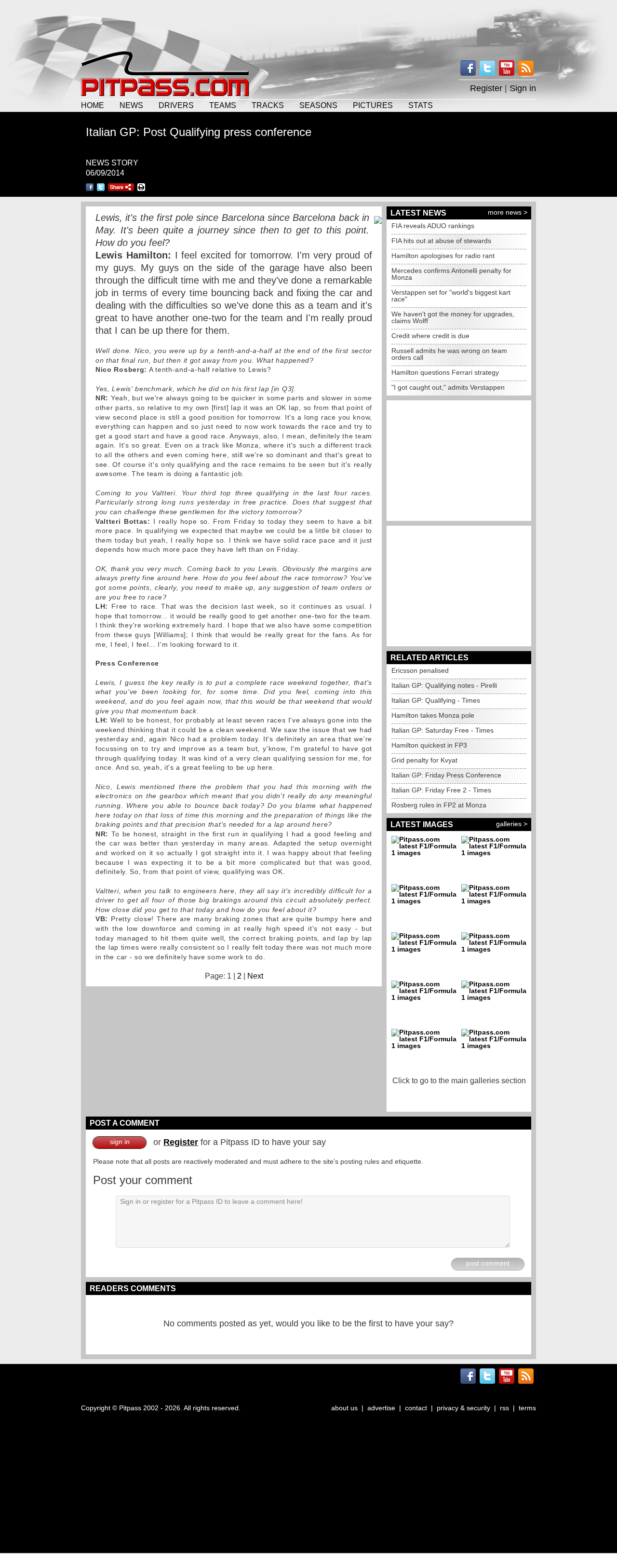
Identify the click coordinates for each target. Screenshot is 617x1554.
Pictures (373, 105)
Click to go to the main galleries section (459, 1081)
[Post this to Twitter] (101, 187)
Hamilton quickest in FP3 (429, 745)
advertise (381, 1408)
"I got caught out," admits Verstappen (448, 387)
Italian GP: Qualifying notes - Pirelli (444, 685)
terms (527, 1408)
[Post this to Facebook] (90, 187)
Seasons (318, 105)
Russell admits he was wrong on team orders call (449, 354)
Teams (222, 105)
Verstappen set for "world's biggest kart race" (450, 295)
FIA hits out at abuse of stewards (441, 241)
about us (344, 1408)
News (131, 105)
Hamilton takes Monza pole (432, 715)
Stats (420, 105)
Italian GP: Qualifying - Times (435, 700)
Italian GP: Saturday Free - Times (442, 730)
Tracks (268, 105)
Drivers (176, 105)
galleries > (511, 824)
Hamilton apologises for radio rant (443, 255)
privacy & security (463, 1408)
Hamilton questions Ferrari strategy (445, 372)
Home (92, 105)
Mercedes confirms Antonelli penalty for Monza (451, 274)
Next (255, 976)
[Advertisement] (308, 24)
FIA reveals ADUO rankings (432, 226)
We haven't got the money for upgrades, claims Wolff (452, 317)
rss (504, 1408)
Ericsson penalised (420, 670)
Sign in (523, 88)
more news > (507, 212)
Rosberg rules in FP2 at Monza (438, 805)
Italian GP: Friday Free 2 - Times (441, 790)
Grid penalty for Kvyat (424, 760)
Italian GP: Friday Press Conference (446, 775)
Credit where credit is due (430, 336)
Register (486, 88)
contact (416, 1408)
